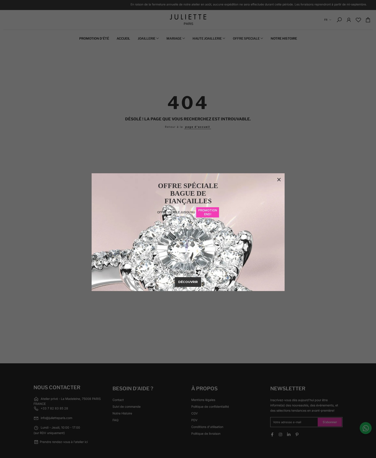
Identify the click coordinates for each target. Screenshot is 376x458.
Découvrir (188, 282)
